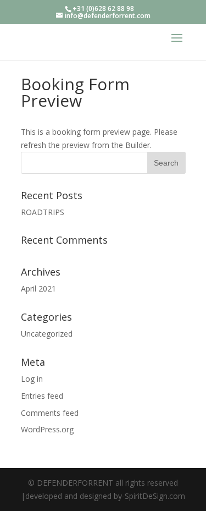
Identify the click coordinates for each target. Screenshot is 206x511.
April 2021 (38, 288)
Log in (32, 378)
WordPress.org (47, 429)
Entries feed (42, 396)
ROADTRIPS (42, 212)
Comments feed (50, 413)
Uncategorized (47, 333)
